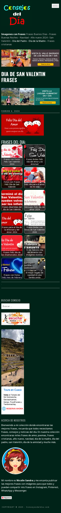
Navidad (24, 37)
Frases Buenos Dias (36, 34)
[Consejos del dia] (16, 25)
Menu (55, 6)
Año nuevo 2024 (39, 37)
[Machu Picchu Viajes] (30, 65)
